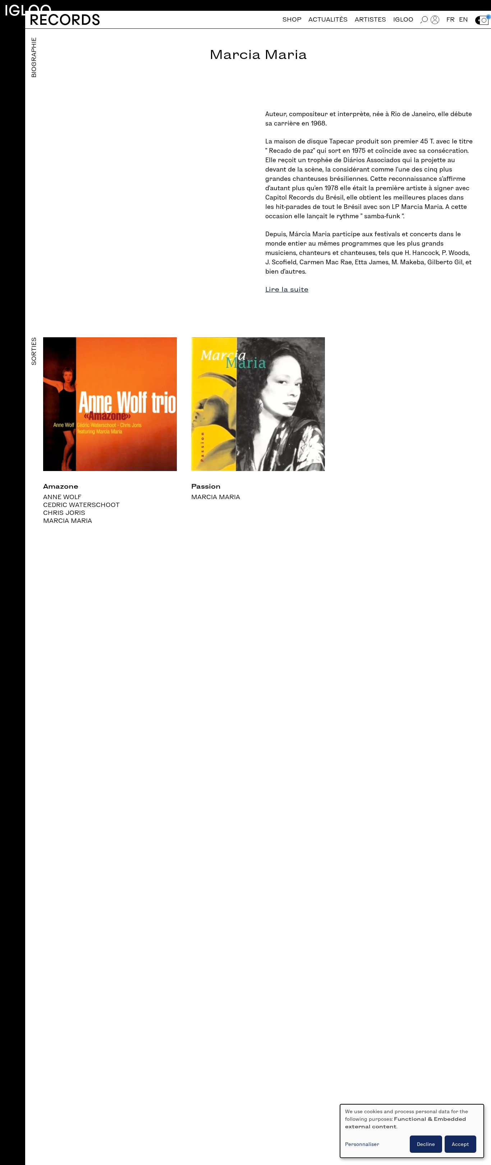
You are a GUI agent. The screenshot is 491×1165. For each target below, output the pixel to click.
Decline (426, 1144)
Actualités (328, 20)
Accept (460, 1144)
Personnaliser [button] (362, 1144)
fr (450, 20)
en (463, 20)
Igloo (28, 10)
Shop (292, 20)
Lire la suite (286, 289)
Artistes (370, 20)
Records (64, 20)
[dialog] (412, 1131)
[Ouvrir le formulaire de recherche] (424, 19)
